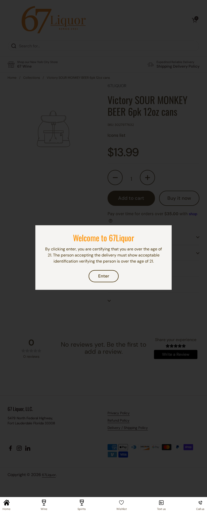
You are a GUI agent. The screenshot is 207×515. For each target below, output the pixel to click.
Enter (103, 276)
